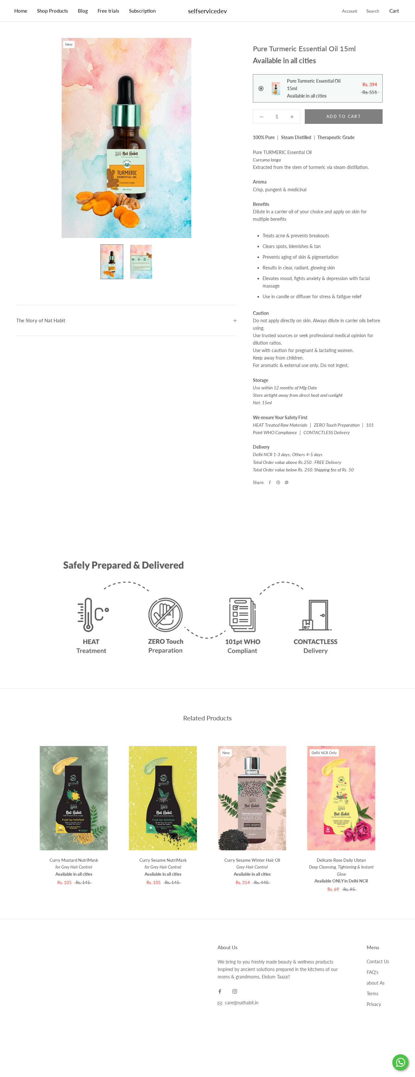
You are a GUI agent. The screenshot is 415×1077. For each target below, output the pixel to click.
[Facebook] (270, 482)
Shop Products (52, 11)
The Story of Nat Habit (40, 320)
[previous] (20, 805)
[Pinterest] (278, 482)
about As (376, 983)
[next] (394, 805)
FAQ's (372, 972)
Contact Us (378, 961)
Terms (372, 993)
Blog (83, 11)
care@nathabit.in (241, 1002)
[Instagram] (234, 990)
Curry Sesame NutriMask (163, 867)
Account (349, 11)
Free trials (108, 11)
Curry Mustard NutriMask (74, 867)
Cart (394, 11)
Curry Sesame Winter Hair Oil (252, 867)
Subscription (142, 11)
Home (20, 11)
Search (372, 11)
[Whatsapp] (287, 482)
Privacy (374, 1004)
